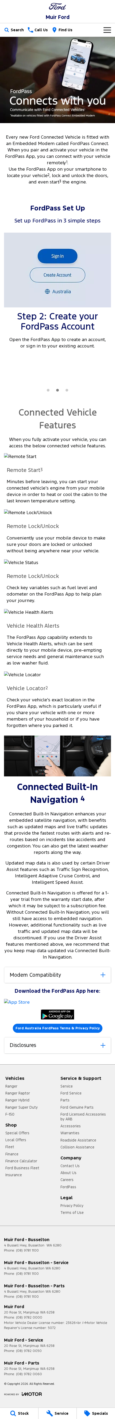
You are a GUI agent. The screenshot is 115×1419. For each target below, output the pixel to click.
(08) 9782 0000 (29, 1317)
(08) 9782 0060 (29, 1374)
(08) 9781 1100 (27, 1250)
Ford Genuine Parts (77, 1107)
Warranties (69, 1133)
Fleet (9, 1146)
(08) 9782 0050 (29, 1351)
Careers (67, 1179)
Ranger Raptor (17, 1093)
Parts (65, 1100)
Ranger (11, 1086)
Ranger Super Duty (21, 1107)
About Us (68, 1172)
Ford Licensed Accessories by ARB (83, 1116)
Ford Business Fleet (22, 1168)
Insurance (13, 1174)
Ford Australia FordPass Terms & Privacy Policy (58, 1028)
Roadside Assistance (78, 1140)
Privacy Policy (71, 1205)
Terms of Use (72, 1212)
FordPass (68, 1187)
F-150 (9, 1114)
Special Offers (17, 1133)
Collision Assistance (77, 1147)
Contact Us (70, 1165)
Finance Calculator (21, 1161)
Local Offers (15, 1139)
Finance (11, 1154)
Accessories (70, 1126)
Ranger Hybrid (17, 1100)
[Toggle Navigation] (107, 30)
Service (66, 1086)
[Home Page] (57, 6)
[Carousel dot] (48, 390)
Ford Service (71, 1093)
